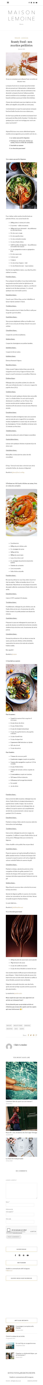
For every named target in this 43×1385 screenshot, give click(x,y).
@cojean (14, 654)
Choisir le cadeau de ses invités (15, 1336)
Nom (8, 1202)
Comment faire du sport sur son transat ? (19, 1101)
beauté (9, 1025)
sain (16, 1028)
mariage (27, 1025)
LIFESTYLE (24, 37)
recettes (9, 1028)
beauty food (18, 1025)
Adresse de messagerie (10, 1210)
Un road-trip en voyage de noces (26, 1343)
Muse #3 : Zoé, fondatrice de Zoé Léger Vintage (21, 1132)
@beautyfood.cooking (18, 472)
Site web (8, 1219)
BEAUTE (17, 37)
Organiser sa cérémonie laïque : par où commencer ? (26, 1354)
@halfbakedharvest (17, 907)
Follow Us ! (9, 1270)
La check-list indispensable (14, 1158)
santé (22, 1028)
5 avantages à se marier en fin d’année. (25, 1327)
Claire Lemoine (20, 1045)
